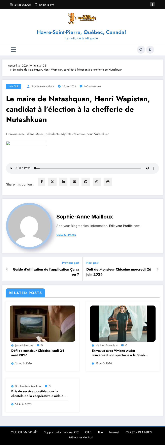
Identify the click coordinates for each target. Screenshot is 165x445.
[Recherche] (141, 50)
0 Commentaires (92, 86)
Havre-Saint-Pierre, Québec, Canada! (81, 32)
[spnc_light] (150, 50)
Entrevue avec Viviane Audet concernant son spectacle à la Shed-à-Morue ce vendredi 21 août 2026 (120, 353)
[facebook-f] (152, 4)
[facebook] (41, 182)
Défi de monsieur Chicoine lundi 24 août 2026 (37, 353)
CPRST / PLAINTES (139, 432)
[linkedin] (63, 182)
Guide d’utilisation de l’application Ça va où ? (46, 272)
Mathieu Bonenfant (107, 345)
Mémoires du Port (81, 437)
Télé (100, 432)
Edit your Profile (121, 226)
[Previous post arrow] (7, 269)
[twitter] (52, 182)
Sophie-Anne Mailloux (43, 86)
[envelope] (74, 182)
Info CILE (14, 86)
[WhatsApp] (97, 182)
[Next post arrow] (158, 269)
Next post (92, 263)
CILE (88, 432)
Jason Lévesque (24, 345)
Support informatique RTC (61, 432)
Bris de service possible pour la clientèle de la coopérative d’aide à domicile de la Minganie (37, 393)
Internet (114, 432)
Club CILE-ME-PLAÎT (24, 432)
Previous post (70, 263)
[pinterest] (85, 182)
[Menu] (13, 49)
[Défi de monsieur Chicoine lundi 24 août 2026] (42, 323)
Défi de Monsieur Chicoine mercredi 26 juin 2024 (118, 272)
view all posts (66, 235)
